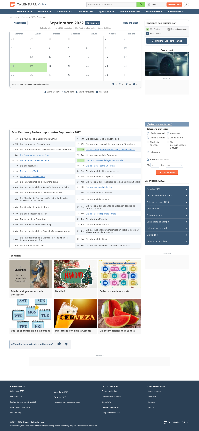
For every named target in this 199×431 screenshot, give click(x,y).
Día (148, 165)
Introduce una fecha (159, 159)
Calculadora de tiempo (158, 221)
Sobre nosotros (154, 391)
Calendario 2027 (65, 11)
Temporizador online (157, 241)
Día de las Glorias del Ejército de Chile (104, 160)
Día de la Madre (157, 137)
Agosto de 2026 (106, 11)
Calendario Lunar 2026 (158, 202)
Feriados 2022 (153, 189)
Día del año (152, 234)
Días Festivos (155, 29)
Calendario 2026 (24, 11)
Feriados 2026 (44, 11)
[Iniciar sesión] (186, 4)
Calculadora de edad (157, 228)
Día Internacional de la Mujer (178, 145)
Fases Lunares (155, 33)
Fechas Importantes (179, 29)
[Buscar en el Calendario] (141, 4)
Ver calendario (174, 4)
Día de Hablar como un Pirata (100, 165)
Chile (41, 4)
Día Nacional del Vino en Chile (35, 155)
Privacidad (151, 396)
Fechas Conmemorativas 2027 (67, 402)
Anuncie (150, 407)
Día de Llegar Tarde (29, 171)
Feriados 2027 (86, 11)
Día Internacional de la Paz (99, 187)
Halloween (155, 152)
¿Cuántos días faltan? (159, 124)
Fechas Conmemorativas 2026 (23, 402)
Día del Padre (176, 137)
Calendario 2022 (28, 17)
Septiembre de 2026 (130, 11)
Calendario (14, 17)
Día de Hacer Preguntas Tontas (101, 213)
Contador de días (155, 215)
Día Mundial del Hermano (32, 176)
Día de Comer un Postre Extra (34, 160)
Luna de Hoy (153, 208)
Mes (163, 165)
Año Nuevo (175, 133)
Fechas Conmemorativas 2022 (161, 195)
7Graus (26, 422)
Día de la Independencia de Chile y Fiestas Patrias (110, 149)
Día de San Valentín (155, 143)
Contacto (151, 402)
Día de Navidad (157, 133)
